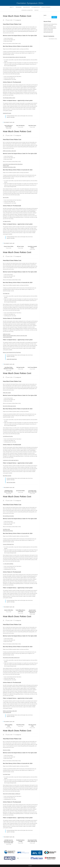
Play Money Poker (20, 724)
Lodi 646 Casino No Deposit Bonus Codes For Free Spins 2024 (8, 841)
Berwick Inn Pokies (6, 750)
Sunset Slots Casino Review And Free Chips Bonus (13, 164)
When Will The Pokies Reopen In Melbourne (11, 793)
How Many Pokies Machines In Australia (8, 368)
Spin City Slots (6, 197)
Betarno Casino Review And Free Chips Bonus (12, 352)
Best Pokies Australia (7, 475)
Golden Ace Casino (6, 334)
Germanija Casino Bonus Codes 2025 (32, 491)
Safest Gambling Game (8, 725)
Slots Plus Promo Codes (32, 725)
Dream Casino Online (8, 246)
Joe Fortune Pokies (20, 490)
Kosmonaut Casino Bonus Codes (9, 167)
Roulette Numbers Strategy (20, 840)
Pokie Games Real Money (8, 530)
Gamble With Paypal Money (12, 359)
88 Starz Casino (20, 246)
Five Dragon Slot (6, 293)
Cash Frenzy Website (32, 367)
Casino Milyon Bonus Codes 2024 (20, 610)
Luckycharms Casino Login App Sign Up (10, 460)
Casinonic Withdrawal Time (8, 544)
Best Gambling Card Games (8, 515)
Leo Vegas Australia (7, 221)
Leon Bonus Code (6, 529)
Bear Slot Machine (20, 125)
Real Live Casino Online (11, 482)
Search (45, 15)
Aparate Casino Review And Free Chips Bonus (32, 611)
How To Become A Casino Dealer (9, 126)
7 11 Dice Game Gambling (8, 563)
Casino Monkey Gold (7, 712)
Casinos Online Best (8, 610)
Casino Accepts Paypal (7, 337)
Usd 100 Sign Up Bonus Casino (9, 97)
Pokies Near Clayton (7, 392)
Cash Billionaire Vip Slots (8, 436)
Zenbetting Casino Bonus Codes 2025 (8, 491)
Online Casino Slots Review (48, 30)
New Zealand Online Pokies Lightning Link (11, 657)
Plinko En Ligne (6, 165)
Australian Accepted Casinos (32, 247)
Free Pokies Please (6, 774)
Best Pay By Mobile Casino (48, 32)
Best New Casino (32, 125)
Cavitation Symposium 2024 (30, 3)
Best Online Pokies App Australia (9, 406)
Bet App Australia (20, 367)
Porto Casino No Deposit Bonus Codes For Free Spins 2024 (14, 57)
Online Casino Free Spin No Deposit (50, 26)
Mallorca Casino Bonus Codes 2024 (10, 710)
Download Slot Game (7, 113)
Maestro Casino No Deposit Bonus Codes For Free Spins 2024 (15, 335)
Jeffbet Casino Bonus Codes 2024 (9, 150)
